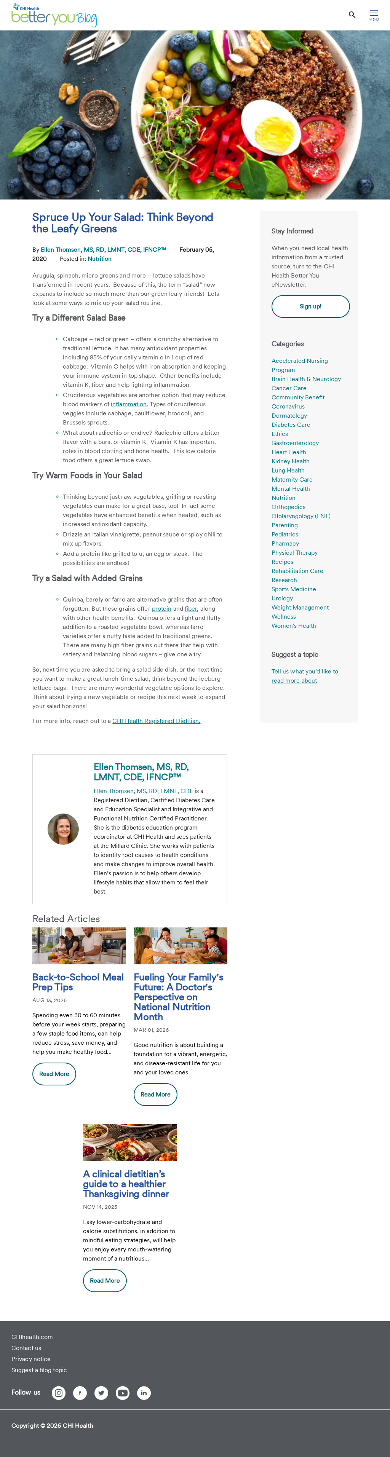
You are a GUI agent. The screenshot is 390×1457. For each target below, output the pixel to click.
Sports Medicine (294, 589)
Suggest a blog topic (39, 1370)
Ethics (280, 433)
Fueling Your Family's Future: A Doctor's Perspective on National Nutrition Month (178, 997)
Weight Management (300, 607)
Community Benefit (298, 397)
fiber (191, 608)
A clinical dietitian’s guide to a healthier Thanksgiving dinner (126, 1184)
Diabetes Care (291, 424)
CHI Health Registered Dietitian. (156, 721)
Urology (282, 598)
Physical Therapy (295, 552)
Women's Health (294, 625)
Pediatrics (285, 534)
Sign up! (310, 306)
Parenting (285, 525)
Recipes (282, 561)
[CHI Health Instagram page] (59, 1393)
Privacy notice (31, 1359)
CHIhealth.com (32, 1337)
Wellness (284, 616)
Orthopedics (288, 507)
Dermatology (289, 415)
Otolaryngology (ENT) (301, 516)
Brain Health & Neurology (306, 379)
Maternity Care (292, 479)
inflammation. (129, 404)
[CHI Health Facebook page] (80, 1393)
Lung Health (288, 470)
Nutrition (100, 258)
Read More (54, 1073)
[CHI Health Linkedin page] (144, 1393)
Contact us (26, 1348)
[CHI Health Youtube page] (122, 1393)
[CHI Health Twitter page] (101, 1393)
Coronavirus (288, 406)
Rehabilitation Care (297, 571)
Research (284, 580)
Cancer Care (289, 388)
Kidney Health (291, 461)
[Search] (352, 15)
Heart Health (289, 452)
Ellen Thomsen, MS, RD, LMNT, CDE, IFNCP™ (104, 249)
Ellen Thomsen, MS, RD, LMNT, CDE (143, 791)
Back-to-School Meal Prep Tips (78, 982)
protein (162, 608)
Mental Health (291, 488)
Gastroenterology (295, 443)
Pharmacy (285, 543)
